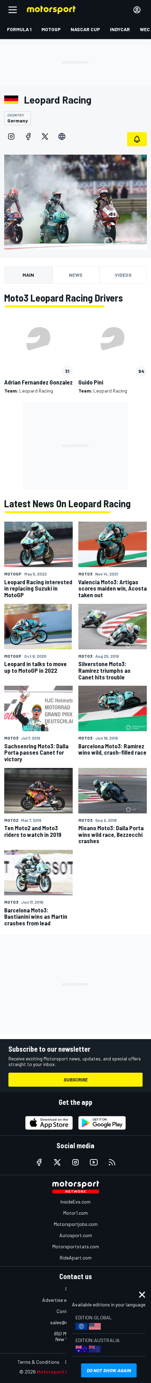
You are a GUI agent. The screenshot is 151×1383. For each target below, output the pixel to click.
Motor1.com (75, 1213)
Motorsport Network (61, 1372)
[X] (45, 136)
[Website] (62, 136)
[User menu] (137, 10)
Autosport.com (75, 1235)
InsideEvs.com (75, 1202)
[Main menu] (12, 9)
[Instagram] (11, 136)
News (76, 275)
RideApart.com (76, 1258)
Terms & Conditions (38, 1362)
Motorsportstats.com (75, 1246)
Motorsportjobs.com (76, 1224)
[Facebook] (28, 136)
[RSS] (112, 1162)
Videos (123, 275)
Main (28, 275)
